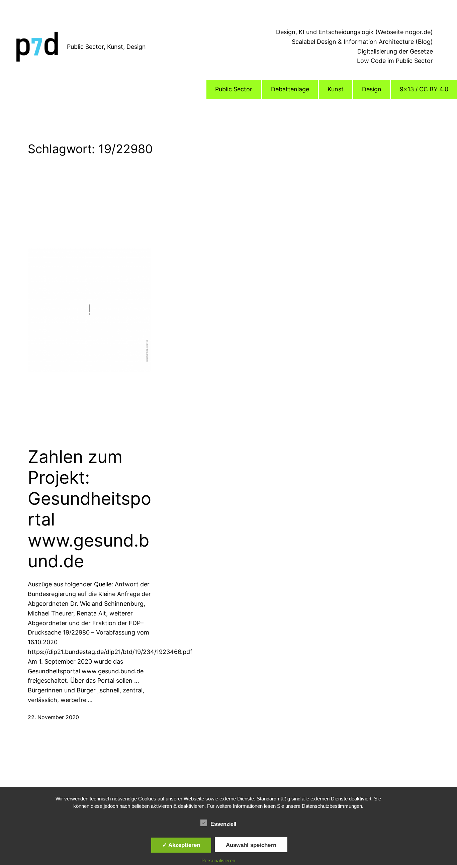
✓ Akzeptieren (181, 845)
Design (371, 89)
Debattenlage (290, 89)
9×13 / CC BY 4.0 (424, 89)
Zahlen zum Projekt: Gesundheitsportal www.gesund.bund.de (89, 509)
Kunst (336, 89)
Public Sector (233, 89)
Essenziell (223, 824)
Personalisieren (218, 860)
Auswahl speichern (251, 845)
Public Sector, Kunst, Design (106, 46)
